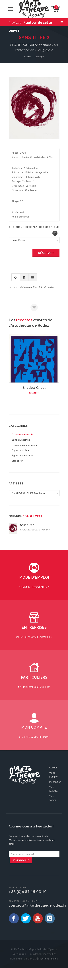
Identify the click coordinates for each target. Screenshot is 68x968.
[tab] (15, 277)
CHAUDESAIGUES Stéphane (35, 529)
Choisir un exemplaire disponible (34, 227)
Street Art (17, 460)
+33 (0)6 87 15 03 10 (28, 891)
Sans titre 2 (27, 525)
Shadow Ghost (34, 388)
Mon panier (52, 798)
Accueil (27, 56)
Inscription (55, 781)
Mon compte (53, 788)
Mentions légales (48, 958)
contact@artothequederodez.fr (38, 905)
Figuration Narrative (23, 455)
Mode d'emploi (53, 774)
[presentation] (16, 277)
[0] (52, 8)
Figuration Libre (20, 450)
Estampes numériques (24, 444)
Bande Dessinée (21, 439)
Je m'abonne (21, 860)
